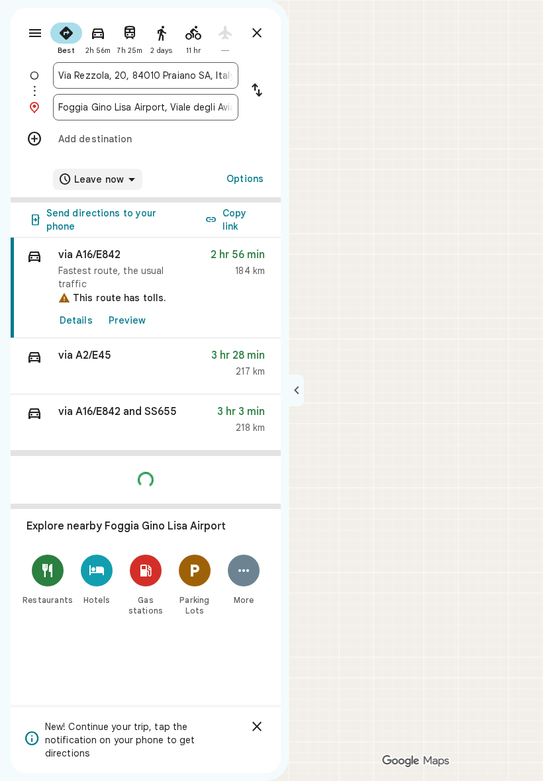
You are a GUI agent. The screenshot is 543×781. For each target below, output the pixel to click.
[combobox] (145, 75)
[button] (146, 366)
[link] (146, 288)
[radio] (66, 37)
